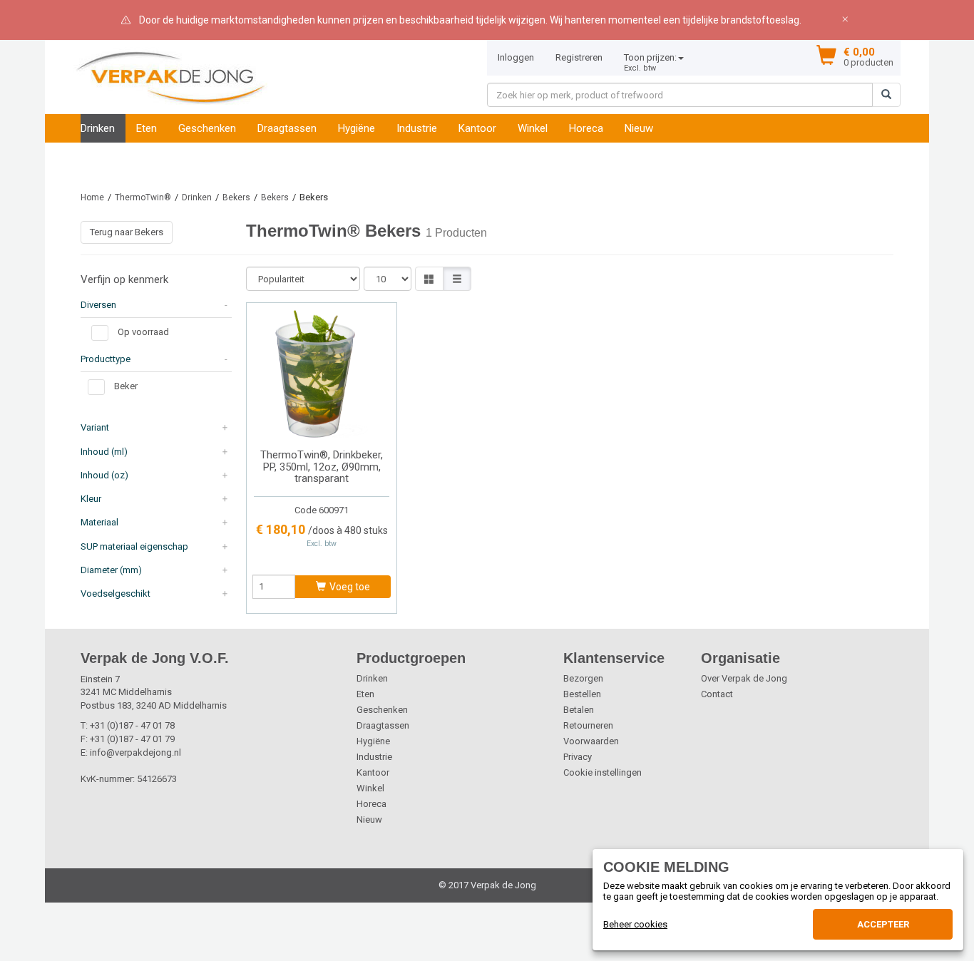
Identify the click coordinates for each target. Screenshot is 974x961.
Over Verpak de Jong (744, 678)
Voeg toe (349, 586)
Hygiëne (356, 128)
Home (92, 197)
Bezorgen (583, 678)
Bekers (236, 197)
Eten (146, 128)
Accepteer (883, 924)
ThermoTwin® (143, 197)
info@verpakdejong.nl (135, 752)
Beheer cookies (635, 924)
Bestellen (582, 694)
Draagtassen (287, 128)
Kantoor (477, 128)
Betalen (578, 709)
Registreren (579, 57)
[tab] (156, 305)
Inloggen (516, 57)
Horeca (586, 128)
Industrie (416, 128)
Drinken (98, 128)
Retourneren (588, 725)
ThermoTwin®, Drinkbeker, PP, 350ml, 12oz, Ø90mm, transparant (321, 466)
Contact (717, 694)
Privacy (577, 756)
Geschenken (207, 128)
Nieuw (639, 128)
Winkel (533, 128)
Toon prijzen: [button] (650, 62)
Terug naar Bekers (126, 232)
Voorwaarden (591, 741)
